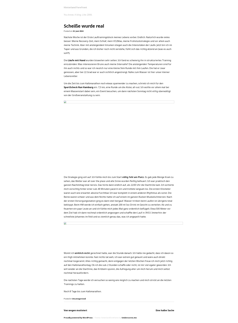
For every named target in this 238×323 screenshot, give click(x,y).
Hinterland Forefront (75, 7)
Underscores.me (129, 317)
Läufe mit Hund (76, 60)
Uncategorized (79, 298)
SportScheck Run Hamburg (78, 87)
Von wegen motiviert (75, 310)
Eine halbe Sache (165, 310)
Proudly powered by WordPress (78, 317)
